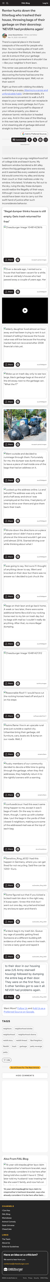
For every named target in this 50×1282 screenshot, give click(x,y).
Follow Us (22, 1008)
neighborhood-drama (27, 1034)
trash (14, 1046)
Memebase (7, 1218)
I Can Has (6, 1210)
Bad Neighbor (36, 1040)
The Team (6, 1239)
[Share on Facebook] (29, 140)
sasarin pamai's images (39, 260)
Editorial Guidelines (10, 1246)
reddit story (8, 1040)
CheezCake (7, 1229)
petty (5, 1052)
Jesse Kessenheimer (15, 35)
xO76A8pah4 (42, 292)
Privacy (30, 1278)
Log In (45, 3)
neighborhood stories (23, 1028)
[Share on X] (35, 140)
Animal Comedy (9, 1221)
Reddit (6, 1046)
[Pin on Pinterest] (18, 260)
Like (8, 1060)
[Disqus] (25, 1117)
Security (36, 1278)
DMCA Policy (44, 1278)
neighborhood (9, 1034)
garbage (23, 1046)
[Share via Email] (46, 140)
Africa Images (42, 683)
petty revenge (36, 1046)
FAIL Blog (26, 3)
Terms (25, 1278)
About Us (6, 1243)
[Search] (7, 3)
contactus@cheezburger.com (16, 1264)
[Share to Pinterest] (40, 140)
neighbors (7, 1028)
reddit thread (21, 1040)
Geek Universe (8, 1225)
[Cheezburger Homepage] (25, 1270)
